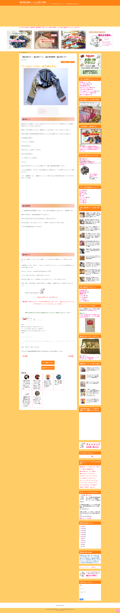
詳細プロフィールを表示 (85, 518)
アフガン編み (83, 297)
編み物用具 (89, 469)
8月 (82, 546)
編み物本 (81, 466)
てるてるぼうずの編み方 (85, 89)
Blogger (62, 605)
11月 (82, 540)
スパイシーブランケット (90, 475)
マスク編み (82, 202)
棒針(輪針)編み (83, 292)
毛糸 (97, 466)
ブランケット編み (84, 197)
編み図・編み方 (83, 471)
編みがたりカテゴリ (48, 367)
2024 (82, 530)
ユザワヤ (81, 475)
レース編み (82, 299)
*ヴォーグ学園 (48, 27)
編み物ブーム (43, 109)
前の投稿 (71, 356)
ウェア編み (64, 62)
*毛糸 (43, 27)
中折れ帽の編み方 (84, 85)
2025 (82, 528)
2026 (82, 526)
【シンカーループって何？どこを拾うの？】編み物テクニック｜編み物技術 (92, 257)
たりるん (89, 495)
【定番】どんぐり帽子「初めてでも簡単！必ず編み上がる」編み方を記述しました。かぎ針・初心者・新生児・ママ (92, 214)
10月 (82, 542)
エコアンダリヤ (90, 473)
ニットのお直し (83, 478)
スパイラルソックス (91, 482)
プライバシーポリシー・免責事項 (88, 567)
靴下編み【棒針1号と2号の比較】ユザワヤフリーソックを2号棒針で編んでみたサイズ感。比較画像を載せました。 (92, 221)
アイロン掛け (83, 295)
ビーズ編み (82, 200)
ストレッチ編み (83, 300)
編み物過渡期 (43, 111)
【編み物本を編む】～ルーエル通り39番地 (32, 2)
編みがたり (71, 62)
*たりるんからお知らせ (24, 27)
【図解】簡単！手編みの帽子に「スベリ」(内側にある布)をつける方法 (92, 250)
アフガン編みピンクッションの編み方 (89, 91)
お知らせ (91, 487)
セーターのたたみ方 (84, 484)
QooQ (62, 610)
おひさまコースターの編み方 (86, 87)
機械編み (82, 293)
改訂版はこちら (93, 310)
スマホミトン (91, 478)
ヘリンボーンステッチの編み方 (87, 92)
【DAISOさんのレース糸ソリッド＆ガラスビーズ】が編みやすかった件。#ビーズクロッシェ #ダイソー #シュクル (92, 264)
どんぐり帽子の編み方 (85, 84)
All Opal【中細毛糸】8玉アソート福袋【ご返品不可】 (93, 175)
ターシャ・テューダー (84, 480)
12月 (82, 538)
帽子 (81, 195)
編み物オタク (43, 112)
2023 (82, 532)
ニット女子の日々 (89, 466)
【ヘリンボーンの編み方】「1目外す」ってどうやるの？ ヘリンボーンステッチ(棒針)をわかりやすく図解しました (92, 228)
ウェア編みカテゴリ (48, 362)
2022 (82, 534)
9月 (82, 544)
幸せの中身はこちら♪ (85, 160)
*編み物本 (32, 27)
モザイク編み (92, 484)
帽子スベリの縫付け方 (85, 94)
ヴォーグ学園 (91, 471)
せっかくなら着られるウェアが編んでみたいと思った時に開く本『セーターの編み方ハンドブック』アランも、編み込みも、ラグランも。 (92, 272)
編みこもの (82, 193)
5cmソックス (93, 480)
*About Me (76, 27)
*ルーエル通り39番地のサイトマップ (65, 27)
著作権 (86, 487)
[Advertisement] (60, 16)
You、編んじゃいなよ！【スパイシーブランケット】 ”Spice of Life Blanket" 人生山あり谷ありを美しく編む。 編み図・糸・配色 (92, 236)
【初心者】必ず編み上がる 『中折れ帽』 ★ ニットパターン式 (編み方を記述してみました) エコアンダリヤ (92, 279)
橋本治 (81, 487)
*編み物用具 (38, 27)
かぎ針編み (82, 290)
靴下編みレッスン (84, 82)
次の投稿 (25, 356)
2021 (82, 536)
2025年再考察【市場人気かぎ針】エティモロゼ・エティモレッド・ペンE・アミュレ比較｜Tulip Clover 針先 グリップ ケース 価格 (89, 104)
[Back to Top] (118, 610)
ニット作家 (82, 469)
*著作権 (54, 27)
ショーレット (82, 482)
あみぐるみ (82, 199)
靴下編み (82, 192)
